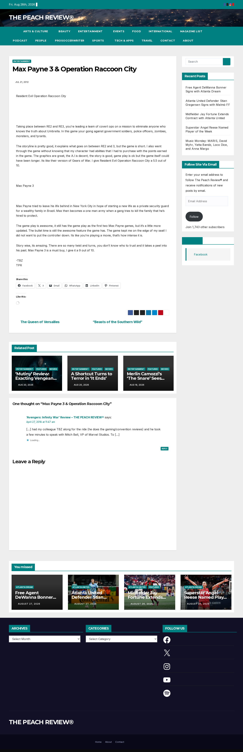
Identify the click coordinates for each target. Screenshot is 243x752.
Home (98, 741)
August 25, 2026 (198, 603)
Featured (41, 369)
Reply (164, 449)
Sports (98, 40)
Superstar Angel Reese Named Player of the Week (206, 597)
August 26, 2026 (142, 603)
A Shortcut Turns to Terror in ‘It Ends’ (91, 376)
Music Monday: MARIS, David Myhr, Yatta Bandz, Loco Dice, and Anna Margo (207, 144)
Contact (167, 40)
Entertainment (90, 31)
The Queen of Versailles (40, 322)
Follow (194, 216)
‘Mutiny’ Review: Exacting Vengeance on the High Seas (36, 378)
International (160, 31)
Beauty (64, 31)
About (188, 40)
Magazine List (191, 31)
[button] (225, 36)
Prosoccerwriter (69, 40)
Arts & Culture (36, 31)
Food (136, 31)
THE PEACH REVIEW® (41, 17)
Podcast (20, 40)
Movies (53, 369)
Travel (147, 40)
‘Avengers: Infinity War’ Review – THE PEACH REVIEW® (65, 417)
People (40, 40)
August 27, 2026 (29, 603)
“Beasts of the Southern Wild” (117, 322)
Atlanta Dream (24, 587)
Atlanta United (81, 587)
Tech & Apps (124, 40)
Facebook (192, 241)
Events (118, 31)
